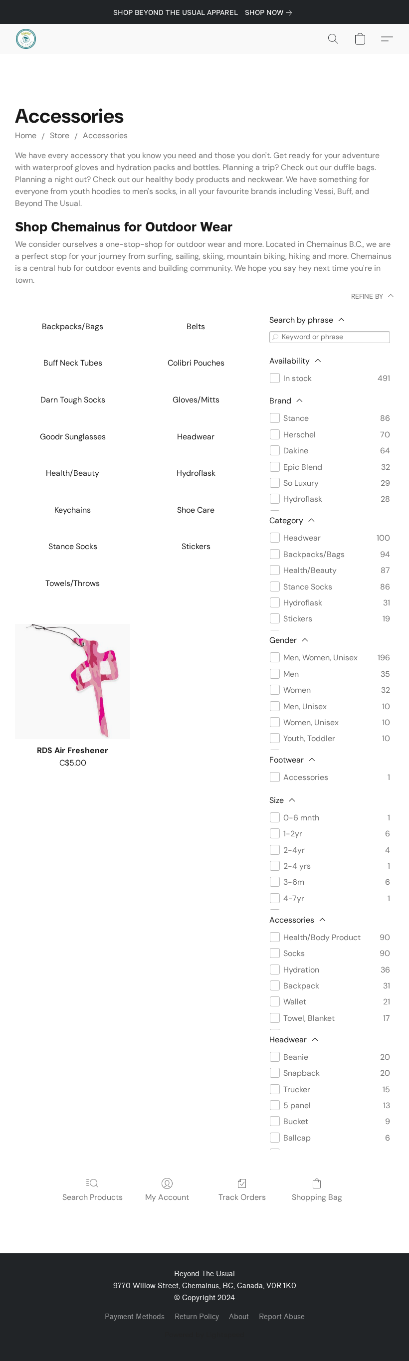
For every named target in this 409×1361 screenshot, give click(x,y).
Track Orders (242, 1197)
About (239, 1317)
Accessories (105, 135)
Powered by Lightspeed (204, 1334)
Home (25, 135)
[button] (26, 39)
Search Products (92, 1197)
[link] (270, 12)
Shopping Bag (317, 1197)
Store (59, 135)
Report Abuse (282, 1317)
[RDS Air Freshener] (72, 681)
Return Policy (197, 1317)
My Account (167, 1197)
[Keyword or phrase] (275, 337)
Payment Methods (135, 1317)
